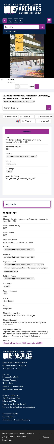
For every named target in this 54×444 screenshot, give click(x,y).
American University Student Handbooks (19, 101)
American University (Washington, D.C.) (22, 156)
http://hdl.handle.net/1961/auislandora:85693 (22, 343)
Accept (46, 437)
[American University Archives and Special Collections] (18, 355)
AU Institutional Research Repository (16, 420)
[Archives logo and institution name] (23, 9)
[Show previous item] (17, 86)
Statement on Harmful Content (14, 404)
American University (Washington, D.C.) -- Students (24, 265)
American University (10, 414)
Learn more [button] (7, 440)
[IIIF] (18, 121)
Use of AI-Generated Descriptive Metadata (19, 407)
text (5, 294)
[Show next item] (37, 86)
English (9, 171)
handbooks (11, 164)
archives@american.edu (12, 389)
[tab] (27, 131)
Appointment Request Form (13, 386)
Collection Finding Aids (11, 398)
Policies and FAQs (9, 401)
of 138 (31, 86)
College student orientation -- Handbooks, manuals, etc (25, 268)
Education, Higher (11, 271)
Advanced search (11, 31)
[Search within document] (48, 107)
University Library (9, 417)
